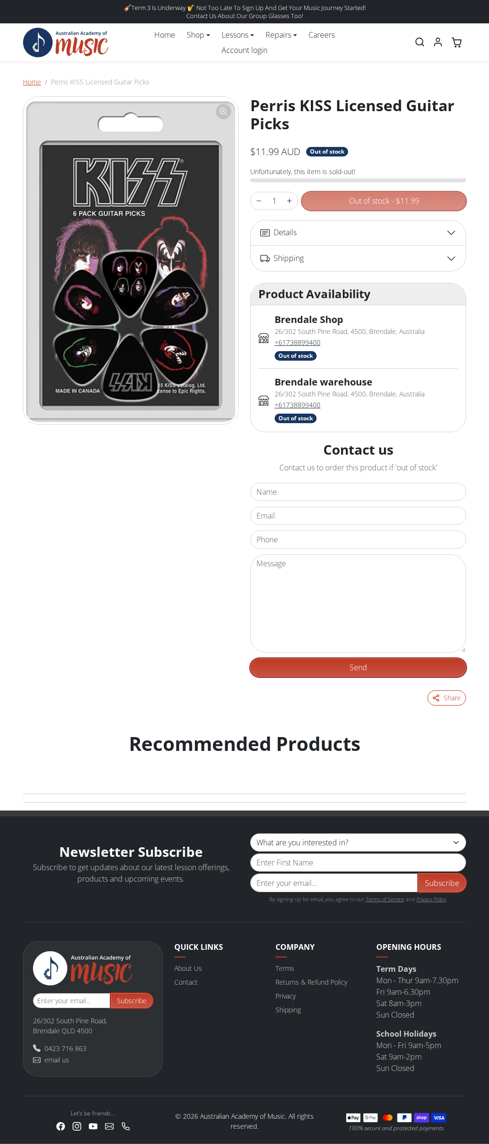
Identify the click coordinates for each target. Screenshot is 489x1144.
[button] (420, 42)
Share (452, 697)
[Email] (109, 1125)
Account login (244, 50)
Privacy (286, 995)
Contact (186, 982)
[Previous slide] (33, 762)
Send (358, 667)
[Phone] (125, 1125)
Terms (285, 968)
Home (164, 35)
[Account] (438, 42)
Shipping (288, 1009)
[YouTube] (93, 1125)
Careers (321, 35)
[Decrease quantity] (258, 201)
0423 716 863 (65, 1048)
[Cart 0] (456, 42)
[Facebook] (61, 1125)
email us (56, 1059)
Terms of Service (385, 899)
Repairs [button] (278, 35)
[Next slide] (455, 762)
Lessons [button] (235, 35)
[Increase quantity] (289, 201)
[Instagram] (77, 1125)
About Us (188, 968)
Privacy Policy (431, 899)
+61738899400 (297, 342)
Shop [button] (195, 35)
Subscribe (442, 883)
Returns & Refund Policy (311, 982)
